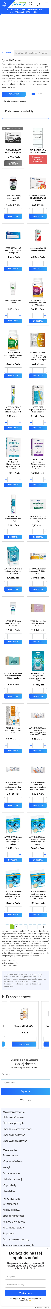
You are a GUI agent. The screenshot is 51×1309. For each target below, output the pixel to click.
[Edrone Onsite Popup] (25, 654)
